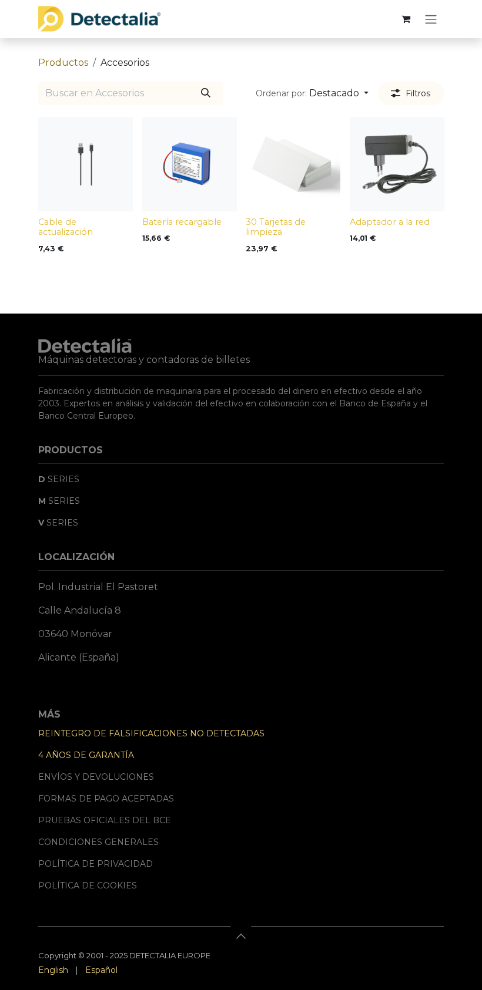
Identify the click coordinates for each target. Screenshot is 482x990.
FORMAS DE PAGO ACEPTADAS (106, 798)
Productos (63, 62)
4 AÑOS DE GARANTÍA (86, 755)
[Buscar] (205, 93)
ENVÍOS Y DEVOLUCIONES (96, 777)
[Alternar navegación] (431, 19)
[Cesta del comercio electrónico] (405, 18)
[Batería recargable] (189, 164)
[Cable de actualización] (85, 164)
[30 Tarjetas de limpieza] (293, 164)
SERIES (58, 479)
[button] (312, 93)
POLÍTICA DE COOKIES (87, 885)
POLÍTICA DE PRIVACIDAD (95, 863)
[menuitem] (53, 970)
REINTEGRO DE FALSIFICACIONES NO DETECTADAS (151, 733)
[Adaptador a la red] (397, 164)
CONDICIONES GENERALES (98, 842)
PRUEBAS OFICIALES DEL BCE (104, 820)
